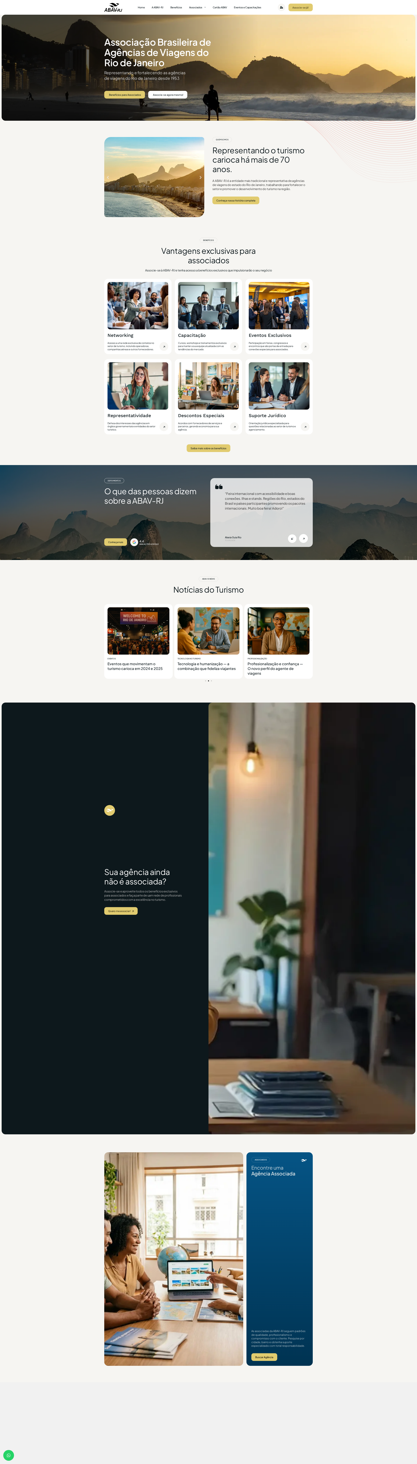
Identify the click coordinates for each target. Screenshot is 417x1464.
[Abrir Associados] (205, 7)
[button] (108, 178)
